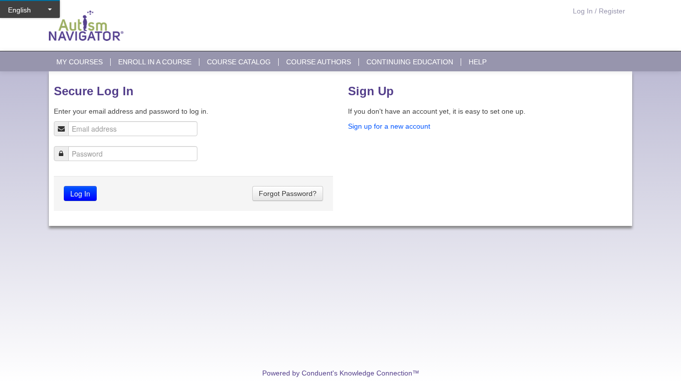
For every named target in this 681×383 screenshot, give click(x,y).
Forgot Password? (288, 193)
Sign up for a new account (389, 126)
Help (478, 62)
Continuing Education (409, 62)
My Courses (79, 62)
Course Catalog (239, 62)
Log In (80, 193)
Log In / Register (599, 11)
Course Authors (318, 62)
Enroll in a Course (154, 62)
